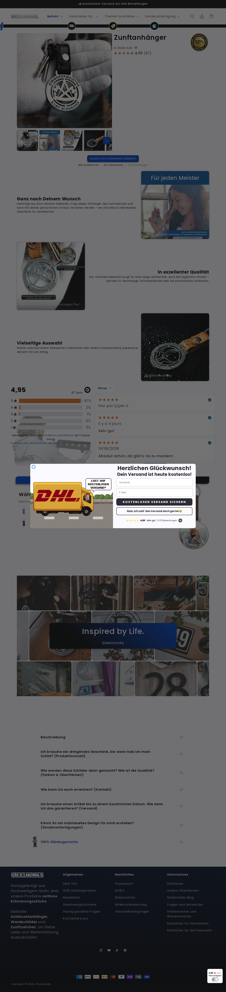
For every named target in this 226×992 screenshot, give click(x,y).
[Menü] (221, 971)
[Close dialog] (33, 466)
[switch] (215, 979)
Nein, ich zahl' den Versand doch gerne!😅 (154, 511)
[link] (154, 520)
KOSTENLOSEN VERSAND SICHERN (154, 502)
